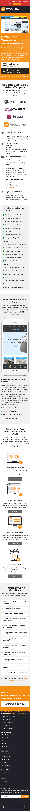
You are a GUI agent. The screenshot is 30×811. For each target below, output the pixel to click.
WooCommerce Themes (22, 710)
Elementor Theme (21, 713)
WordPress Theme (10, 710)
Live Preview (12, 65)
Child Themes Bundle (7, 728)
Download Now (13, 71)
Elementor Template (10, 713)
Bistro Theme (5, 741)
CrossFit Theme (6, 735)
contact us (19, 680)
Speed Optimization (7, 725)
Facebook (4, 772)
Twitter (4, 778)
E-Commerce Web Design (8, 716)
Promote (4, 784)
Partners (4, 781)
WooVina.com (18, 806)
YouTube (4, 775)
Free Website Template (24, 711)
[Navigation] (27, 9)
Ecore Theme (5, 744)
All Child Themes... (6, 747)
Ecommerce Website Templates (9, 711)
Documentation (6, 753)
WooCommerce (10, 187)
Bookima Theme (6, 738)
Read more (17, 4)
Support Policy (6, 765)
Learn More (15, 479)
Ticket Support (6, 759)
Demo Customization (7, 722)
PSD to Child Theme (7, 719)
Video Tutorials (6, 756)
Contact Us (5, 762)
